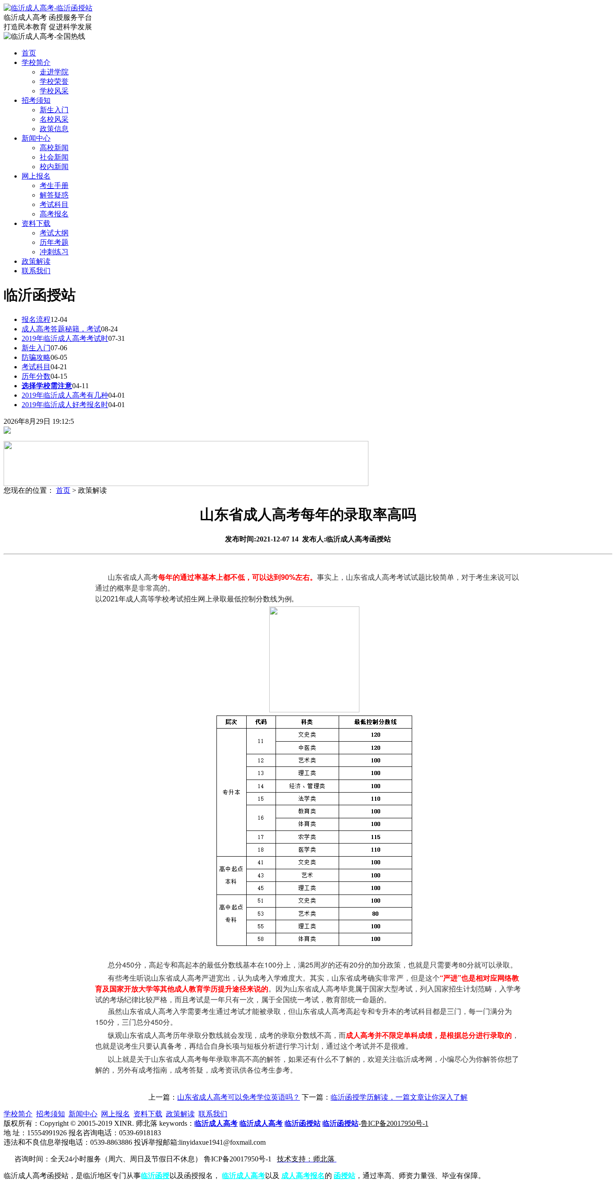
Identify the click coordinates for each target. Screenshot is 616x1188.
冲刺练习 (54, 252)
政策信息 (54, 129)
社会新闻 (54, 157)
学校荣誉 (54, 81)
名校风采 (54, 119)
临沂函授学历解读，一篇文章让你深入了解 (399, 1097)
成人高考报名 (303, 1175)
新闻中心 (83, 1114)
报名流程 (36, 319)
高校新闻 (54, 147)
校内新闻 (54, 166)
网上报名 (115, 1114)
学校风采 (54, 91)
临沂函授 (155, 1175)
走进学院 (54, 72)
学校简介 (18, 1114)
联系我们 (212, 1114)
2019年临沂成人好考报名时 (65, 404)
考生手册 (54, 185)
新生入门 (54, 110)
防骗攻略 (36, 357)
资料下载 (147, 1114)
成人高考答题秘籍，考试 (61, 329)
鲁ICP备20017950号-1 (394, 1123)
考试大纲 (54, 233)
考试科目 (54, 204)
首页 (63, 490)
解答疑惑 (54, 195)
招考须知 (50, 1114)
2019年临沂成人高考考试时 (65, 338)
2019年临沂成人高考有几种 (65, 395)
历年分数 (36, 376)
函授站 (344, 1175)
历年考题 (54, 242)
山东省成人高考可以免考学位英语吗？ (238, 1097)
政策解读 (180, 1114)
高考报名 (54, 214)
